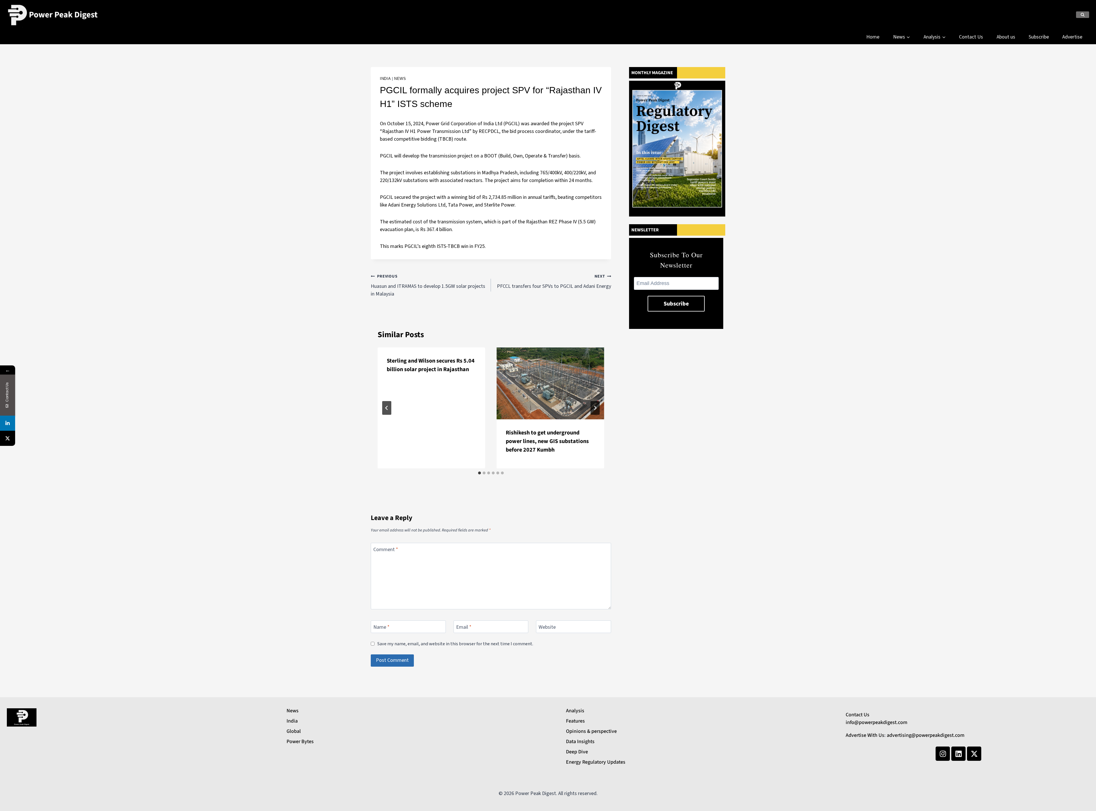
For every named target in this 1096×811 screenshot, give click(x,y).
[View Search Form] (1082, 14)
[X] (7, 438)
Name (381, 627)
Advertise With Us (865, 735)
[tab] (479, 473)
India (385, 79)
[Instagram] (943, 754)
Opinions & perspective (591, 731)
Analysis (575, 710)
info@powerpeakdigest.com (876, 722)
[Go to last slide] (386, 408)
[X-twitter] (974, 754)
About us (1006, 37)
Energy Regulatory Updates (595, 762)
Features (575, 721)
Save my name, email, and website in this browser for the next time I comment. (455, 644)
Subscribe (1039, 37)
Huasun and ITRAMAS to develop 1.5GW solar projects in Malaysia (428, 285)
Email (464, 627)
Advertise (1072, 37)
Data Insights (580, 741)
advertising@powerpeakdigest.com (925, 735)
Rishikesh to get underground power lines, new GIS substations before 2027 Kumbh (547, 441)
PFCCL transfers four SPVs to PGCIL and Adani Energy (554, 281)
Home (872, 37)
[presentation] (550, 383)
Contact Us (971, 37)
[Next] (595, 408)
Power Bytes (300, 741)
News (400, 79)
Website (547, 627)
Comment (385, 549)
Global (294, 731)
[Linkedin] (958, 754)
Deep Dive (577, 751)
